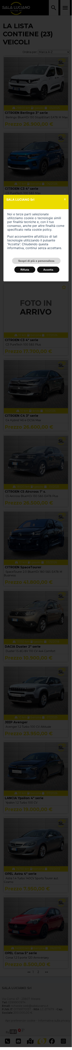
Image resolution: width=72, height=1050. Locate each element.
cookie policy (41, 229)
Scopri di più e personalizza (36, 260)
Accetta (48, 269)
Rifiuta (24, 269)
